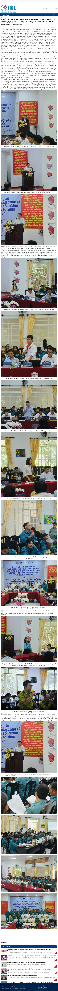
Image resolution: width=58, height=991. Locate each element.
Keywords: (4, 942)
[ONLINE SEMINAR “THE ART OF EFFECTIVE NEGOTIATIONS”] (22, 969)
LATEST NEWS (6, 946)
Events (9, 18)
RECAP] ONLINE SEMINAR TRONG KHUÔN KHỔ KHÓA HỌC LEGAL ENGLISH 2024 (26, 956)
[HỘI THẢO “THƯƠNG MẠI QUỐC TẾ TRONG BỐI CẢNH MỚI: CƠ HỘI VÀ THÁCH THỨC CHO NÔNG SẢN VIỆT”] (31, 963)
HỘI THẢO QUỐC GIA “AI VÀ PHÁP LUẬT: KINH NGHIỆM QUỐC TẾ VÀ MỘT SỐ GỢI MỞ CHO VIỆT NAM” (31, 949)
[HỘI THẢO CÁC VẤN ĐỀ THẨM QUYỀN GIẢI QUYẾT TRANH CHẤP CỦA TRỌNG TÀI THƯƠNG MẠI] (30, 975)
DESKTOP (4, 1)
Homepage (6, 15)
